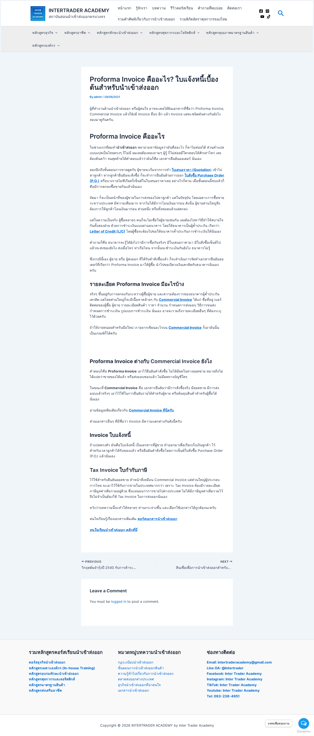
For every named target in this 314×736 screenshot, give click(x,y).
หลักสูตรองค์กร (43, 45)
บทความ (159, 8)
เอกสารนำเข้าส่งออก (133, 690)
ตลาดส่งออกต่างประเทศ (136, 679)
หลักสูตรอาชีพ (75, 32)
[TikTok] (269, 17)
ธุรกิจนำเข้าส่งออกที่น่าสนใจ (139, 685)
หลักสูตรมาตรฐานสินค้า (47, 685)
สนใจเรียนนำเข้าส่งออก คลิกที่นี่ (113, 530)
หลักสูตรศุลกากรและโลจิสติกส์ (172, 32)
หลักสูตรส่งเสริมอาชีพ (45, 690)
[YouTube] (262, 17)
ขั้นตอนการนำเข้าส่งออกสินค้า (141, 668)
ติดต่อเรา (234, 8)
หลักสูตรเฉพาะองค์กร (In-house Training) (62, 668)
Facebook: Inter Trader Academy (234, 673)
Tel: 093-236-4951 (223, 696)
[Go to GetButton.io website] (304, 731)
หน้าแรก (124, 8)
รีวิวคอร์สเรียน (181, 8)
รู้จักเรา (141, 8)
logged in (118, 601)
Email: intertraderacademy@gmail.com (239, 662)
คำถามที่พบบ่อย (210, 8)
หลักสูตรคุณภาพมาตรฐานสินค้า (230, 32)
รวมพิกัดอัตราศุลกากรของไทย (203, 19)
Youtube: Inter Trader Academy (233, 690)
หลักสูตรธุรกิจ (42, 32)
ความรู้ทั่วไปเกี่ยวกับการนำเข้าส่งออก (146, 673)
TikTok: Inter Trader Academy (232, 685)
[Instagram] (267, 11)
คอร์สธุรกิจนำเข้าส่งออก (47, 662)
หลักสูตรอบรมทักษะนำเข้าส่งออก (54, 673)
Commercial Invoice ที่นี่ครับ (151, 410)
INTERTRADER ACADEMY (79, 10)
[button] (281, 13)
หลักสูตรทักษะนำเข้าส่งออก (117, 32)
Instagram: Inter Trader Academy (234, 679)
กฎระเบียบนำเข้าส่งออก (135, 662)
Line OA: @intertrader (225, 668)
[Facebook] (261, 11)
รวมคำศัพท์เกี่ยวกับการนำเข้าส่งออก (146, 19)
